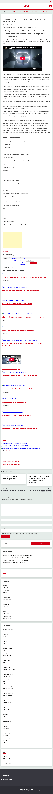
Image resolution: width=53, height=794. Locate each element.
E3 (5, 662)
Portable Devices (8, 719)
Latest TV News (33, 476)
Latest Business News (9, 683)
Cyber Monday (7, 655)
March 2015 (7, 592)
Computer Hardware (9, 653)
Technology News (11, 16)
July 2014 (6, 604)
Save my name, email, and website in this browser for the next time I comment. (20, 533)
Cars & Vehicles (8, 643)
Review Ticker (7, 721)
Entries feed (7, 758)
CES (5, 650)
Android (6, 634)
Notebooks (6, 709)
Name (2, 517)
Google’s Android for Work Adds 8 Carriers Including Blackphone (24, 277)
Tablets (6, 735)
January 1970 (7, 618)
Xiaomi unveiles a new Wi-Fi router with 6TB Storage (16, 560)
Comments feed (8, 760)
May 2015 (6, 587)
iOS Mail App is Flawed (10, 479)
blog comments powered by (11, 461)
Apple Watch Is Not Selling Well (24, 447)
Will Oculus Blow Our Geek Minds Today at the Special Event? (18, 555)
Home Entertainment (9, 674)
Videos (5, 745)
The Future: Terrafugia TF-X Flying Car (11, 369)
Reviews (6, 723)
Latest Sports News (9, 693)
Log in (5, 756)
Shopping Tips (7, 731)
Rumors (6, 726)
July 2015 (6, 585)
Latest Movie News (9, 688)
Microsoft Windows (9, 698)
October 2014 (7, 597)
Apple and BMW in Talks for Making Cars (30, 448)
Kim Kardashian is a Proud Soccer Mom (15, 402)
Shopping (6, 728)
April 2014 (6, 611)
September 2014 (8, 599)
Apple (4, 440)
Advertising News (8, 629)
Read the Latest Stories (14, 464)
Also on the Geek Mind (9, 632)
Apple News (7, 450)
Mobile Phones (7, 702)
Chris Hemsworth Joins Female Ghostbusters (14, 562)
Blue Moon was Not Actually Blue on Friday (16, 415)
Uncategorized (19, 16)
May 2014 (6, 609)
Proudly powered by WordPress (17, 790)
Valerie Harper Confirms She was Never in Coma (18, 389)
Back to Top (6, 464)
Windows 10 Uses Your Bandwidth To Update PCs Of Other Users (24, 317)
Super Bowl (7, 733)
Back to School (7, 639)
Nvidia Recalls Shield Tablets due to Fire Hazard (18, 330)
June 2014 (6, 606)
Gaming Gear (7, 667)
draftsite (13, 24)
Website (3, 528)
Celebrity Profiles (8, 648)
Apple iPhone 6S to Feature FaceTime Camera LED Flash (17, 557)
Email (2, 523)
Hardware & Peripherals (9, 669)
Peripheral (6, 716)
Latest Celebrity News (9, 686)
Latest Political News (9, 690)
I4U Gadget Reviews (9, 679)
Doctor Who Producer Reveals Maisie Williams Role (19, 376)
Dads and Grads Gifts (9, 657)
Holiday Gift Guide (8, 672)
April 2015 (6, 590)
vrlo (26, 6)
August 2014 (7, 602)
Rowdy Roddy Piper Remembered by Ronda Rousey (19, 429)
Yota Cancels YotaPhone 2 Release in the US (17, 304)
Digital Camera (7, 660)
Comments (5, 251)
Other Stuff (7, 714)
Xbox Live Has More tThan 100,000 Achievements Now (20, 290)
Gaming (6, 665)
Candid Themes (39, 790)
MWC (5, 705)
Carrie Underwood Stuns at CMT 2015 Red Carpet (38, 479)
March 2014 (7, 613)
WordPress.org (7, 763)
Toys (5, 740)
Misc (5, 700)
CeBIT (5, 646)
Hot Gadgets (7, 676)
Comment (3, 502)
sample (12, 481)
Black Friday (7, 641)
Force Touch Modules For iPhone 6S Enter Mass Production (14, 445)
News (4, 16)
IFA (5, 681)
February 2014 (7, 616)
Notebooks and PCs (9, 712)
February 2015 (7, 595)
